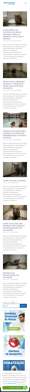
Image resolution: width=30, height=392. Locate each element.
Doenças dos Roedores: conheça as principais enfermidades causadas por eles (14, 134)
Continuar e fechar (15, 388)
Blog (12, 40)
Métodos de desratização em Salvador (11, 275)
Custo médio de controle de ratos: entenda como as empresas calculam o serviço (13, 34)
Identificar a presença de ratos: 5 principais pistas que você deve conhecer (14, 85)
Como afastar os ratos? (14, 181)
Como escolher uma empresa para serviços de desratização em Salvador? (14, 226)
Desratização (18, 40)
